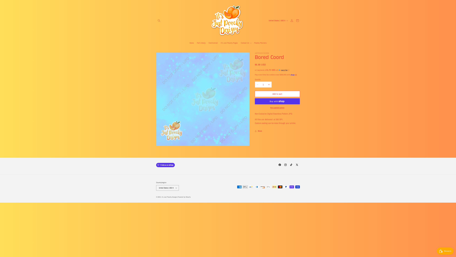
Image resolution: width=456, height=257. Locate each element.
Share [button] (260, 131)
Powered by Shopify (184, 197)
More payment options (277, 107)
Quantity (258, 79)
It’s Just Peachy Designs (169, 197)
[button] (159, 20)
